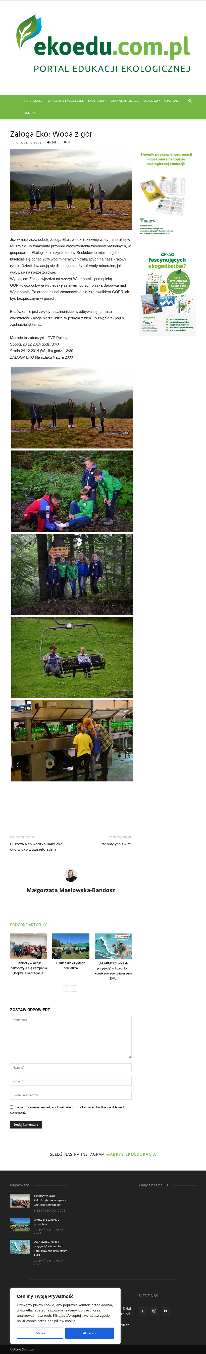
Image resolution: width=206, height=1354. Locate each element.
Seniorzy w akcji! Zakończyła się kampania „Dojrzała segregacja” (28, 968)
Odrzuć (40, 1333)
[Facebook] (143, 1311)
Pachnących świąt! (116, 844)
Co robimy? (151, 100)
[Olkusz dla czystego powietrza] (70, 946)
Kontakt (30, 113)
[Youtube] (166, 1311)
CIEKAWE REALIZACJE (125, 100)
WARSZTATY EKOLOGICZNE (66, 100)
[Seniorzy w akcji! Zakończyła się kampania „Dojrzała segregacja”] (28, 946)
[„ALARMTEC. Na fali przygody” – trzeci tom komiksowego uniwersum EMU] (113, 946)
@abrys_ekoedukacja (131, 1154)
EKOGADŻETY (97, 100)
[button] (190, 101)
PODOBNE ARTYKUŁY (28, 925)
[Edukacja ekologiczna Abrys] (103, 48)
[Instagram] (154, 1311)
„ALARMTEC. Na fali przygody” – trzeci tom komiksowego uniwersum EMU (50, 1248)
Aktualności (33, 100)
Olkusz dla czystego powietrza (46, 1222)
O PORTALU (172, 100)
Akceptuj (89, 1333)
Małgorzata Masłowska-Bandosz (71, 890)
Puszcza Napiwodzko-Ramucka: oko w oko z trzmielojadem (36, 847)
